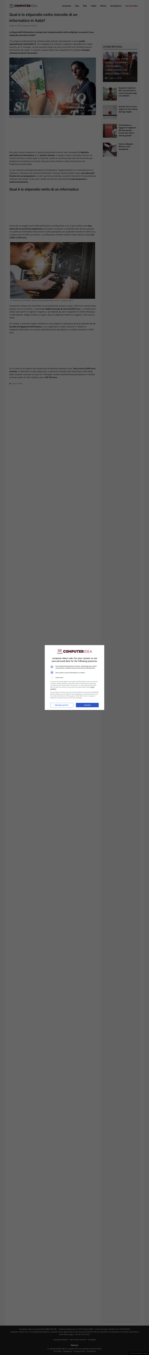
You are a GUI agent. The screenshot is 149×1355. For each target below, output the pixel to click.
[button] (74, 677)
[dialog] (74, 677)
